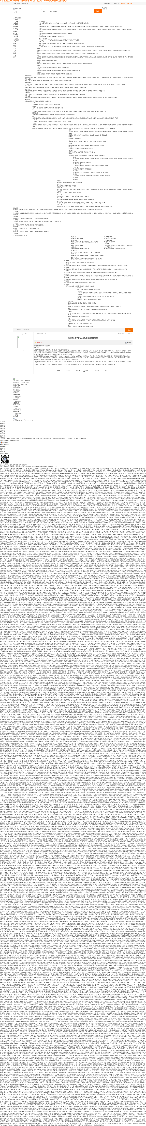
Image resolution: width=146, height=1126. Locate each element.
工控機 (86, 23)
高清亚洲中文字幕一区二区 (86, 565)
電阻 (69, 304)
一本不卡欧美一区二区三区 (111, 475)
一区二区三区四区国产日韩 (51, 524)
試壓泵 (88, 111)
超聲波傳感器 (55, 30)
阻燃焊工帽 (24, 228)
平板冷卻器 (81, 165)
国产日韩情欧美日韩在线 (36, 645)
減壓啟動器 (46, 70)
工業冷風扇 (81, 169)
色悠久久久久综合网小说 (86, 478)
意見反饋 (2, 437)
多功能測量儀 (36, 84)
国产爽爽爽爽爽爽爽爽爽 (60, 611)
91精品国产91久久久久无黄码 (111, 634)
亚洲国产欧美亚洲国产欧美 (74, 628)
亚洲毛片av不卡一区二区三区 (64, 514)
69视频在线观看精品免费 (76, 622)
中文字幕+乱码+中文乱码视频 (81, 561)
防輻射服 (46, 218)
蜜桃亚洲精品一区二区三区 (62, 626)
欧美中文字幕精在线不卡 (20, 527)
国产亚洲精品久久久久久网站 (27, 636)
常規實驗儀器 (51, 94)
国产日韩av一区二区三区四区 (67, 527)
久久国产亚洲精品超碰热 (73, 566)
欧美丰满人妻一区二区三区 (65, 582)
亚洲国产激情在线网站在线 (55, 604)
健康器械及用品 (83, 265)
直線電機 (106, 131)
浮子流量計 (49, 77)
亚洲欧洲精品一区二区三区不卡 (48, 551)
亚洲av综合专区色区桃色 (31, 643)
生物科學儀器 (81, 97)
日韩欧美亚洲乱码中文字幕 (45, 531)
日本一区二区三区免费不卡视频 (124, 514)
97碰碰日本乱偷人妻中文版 (31, 648)
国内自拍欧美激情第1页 (38, 650)
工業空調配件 (88, 169)
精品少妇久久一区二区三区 (45, 631)
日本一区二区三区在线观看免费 (15, 477)
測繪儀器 (67, 97)
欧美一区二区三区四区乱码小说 (44, 622)
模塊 (40, 24)
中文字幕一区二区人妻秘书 (59, 544)
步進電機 (81, 131)
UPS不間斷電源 (93, 53)
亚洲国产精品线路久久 (31, 548)
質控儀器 (42, 97)
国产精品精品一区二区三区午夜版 (74, 499)
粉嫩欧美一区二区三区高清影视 (91, 587)
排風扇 (75, 160)
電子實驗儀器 (73, 97)
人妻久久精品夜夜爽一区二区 (37, 658)
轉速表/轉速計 (114, 84)
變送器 (79, 94)
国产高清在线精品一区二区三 (75, 539)
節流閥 (67, 118)
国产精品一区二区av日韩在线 (92, 468)
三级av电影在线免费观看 (123, 468)
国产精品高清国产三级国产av (77, 599)
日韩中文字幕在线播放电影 (78, 534)
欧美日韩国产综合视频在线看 (121, 573)
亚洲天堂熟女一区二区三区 (27, 572)
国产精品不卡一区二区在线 (48, 473)
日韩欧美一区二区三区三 (38, 541)
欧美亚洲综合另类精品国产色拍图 (61, 597)
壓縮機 (115, 159)
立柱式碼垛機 (94, 242)
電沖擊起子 (119, 189)
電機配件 (125, 131)
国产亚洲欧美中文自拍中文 (103, 638)
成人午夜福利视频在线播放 (80, 602)
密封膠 (74, 186)
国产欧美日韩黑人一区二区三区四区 (27, 510)
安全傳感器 (117, 30)
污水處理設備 (68, 279)
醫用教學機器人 (94, 255)
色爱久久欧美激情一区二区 (16, 621)
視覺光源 (101, 47)
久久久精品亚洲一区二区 (124, 626)
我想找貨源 (16, 389)
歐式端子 (75, 327)
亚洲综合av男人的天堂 (131, 570)
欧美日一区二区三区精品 (128, 631)
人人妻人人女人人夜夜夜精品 (38, 624)
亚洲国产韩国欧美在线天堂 (65, 551)
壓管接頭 (34, 125)
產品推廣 (2, 432)
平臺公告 (2, 423)
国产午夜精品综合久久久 (36, 560)
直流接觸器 (46, 67)
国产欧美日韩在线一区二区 (72, 538)
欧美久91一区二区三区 (71, 512)
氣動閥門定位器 (54, 114)
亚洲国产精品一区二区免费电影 (95, 541)
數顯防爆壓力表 (49, 87)
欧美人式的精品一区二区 (73, 490)
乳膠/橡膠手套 (40, 221)
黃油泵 (34, 111)
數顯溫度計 (48, 91)
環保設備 (66, 277)
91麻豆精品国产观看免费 (109, 583)
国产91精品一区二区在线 (135, 643)
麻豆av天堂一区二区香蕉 (124, 602)
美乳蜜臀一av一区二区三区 (112, 590)
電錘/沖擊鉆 (113, 189)
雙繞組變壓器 (91, 50)
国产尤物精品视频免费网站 (61, 480)
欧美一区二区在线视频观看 (117, 580)
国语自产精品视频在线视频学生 (42, 499)
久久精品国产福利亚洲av (118, 624)
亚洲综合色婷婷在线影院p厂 (97, 527)
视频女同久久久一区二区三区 (92, 519)
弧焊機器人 (74, 238)
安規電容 (70, 310)
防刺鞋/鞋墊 (40, 225)
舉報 (78, 370)
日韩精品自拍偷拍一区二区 (126, 495)
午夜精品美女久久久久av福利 (137, 539)
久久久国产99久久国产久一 (108, 507)
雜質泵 (77, 111)
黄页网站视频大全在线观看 (54, 646)
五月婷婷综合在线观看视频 (132, 473)
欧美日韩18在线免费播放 (16, 638)
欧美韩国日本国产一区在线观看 (15, 544)
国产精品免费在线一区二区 (48, 504)
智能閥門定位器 (45, 114)
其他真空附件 (41, 121)
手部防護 (15, 220)
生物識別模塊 (50, 26)
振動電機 (130, 131)
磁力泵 (73, 111)
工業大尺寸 (114, 242)
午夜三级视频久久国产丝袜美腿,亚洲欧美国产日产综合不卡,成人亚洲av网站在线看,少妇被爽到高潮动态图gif (33, 1)
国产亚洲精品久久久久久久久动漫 (14, 648)
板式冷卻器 (88, 165)
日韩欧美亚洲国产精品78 (59, 566)
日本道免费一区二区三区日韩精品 (43, 497)
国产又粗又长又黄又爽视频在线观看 (64, 548)
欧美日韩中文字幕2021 (13, 655)
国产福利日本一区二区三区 (118, 482)
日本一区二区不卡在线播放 (47, 477)
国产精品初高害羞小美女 (40, 500)
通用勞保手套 (17, 221)
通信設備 (15, 233)
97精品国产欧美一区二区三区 (80, 609)
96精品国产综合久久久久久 (37, 470)
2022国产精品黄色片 (51, 468)
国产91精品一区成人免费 (36, 509)
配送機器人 (74, 255)
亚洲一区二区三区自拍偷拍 (133, 589)
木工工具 (59, 201)
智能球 (47, 213)
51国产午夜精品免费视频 (62, 473)
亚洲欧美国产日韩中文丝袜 (51, 614)
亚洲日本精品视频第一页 (59, 531)
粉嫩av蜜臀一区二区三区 (27, 490)
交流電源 (55, 53)
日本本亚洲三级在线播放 (67, 507)
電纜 (43, 60)
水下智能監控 (74, 252)
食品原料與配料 (68, 265)
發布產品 (104, 7)
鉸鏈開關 (94, 57)
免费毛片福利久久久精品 (93, 582)
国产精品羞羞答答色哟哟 (103, 628)
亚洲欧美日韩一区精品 (135, 534)
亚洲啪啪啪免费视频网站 (50, 595)
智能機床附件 (90, 262)
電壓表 (27, 80)
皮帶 (116, 248)
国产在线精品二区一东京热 (92, 558)
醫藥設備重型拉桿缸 (63, 128)
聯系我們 (15, 416)
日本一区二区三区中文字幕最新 (60, 583)
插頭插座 (39, 72)
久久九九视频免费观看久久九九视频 (18, 475)
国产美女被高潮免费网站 (120, 558)
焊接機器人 (74, 237)
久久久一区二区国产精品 (59, 497)
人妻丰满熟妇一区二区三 (45, 662)
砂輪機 (74, 189)
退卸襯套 (71, 142)
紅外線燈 (64, 213)
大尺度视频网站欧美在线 (44, 544)
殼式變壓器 (127, 50)
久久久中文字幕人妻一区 (50, 573)
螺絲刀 (59, 192)
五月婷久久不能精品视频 (30, 631)
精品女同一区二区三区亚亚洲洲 (134, 628)
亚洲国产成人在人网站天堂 (104, 521)
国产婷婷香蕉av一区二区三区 (134, 604)
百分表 (104, 84)
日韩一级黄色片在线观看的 (113, 527)
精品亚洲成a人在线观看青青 (122, 477)
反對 (68, 370)
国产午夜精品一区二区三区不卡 (123, 648)
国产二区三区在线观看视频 (117, 555)
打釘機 (81, 203)
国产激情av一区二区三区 (108, 522)
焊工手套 (53, 221)
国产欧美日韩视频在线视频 (72, 478)
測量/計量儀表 (28, 82)
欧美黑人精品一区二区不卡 (96, 606)
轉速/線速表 (51, 80)
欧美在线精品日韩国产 (126, 553)
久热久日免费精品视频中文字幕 (26, 529)
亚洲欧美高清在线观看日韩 (35, 590)
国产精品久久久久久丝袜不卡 (57, 572)
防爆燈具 (76, 199)
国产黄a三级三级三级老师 (126, 509)
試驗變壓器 (78, 50)
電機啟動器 (40, 70)
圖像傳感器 (76, 47)
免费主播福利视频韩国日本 (108, 504)
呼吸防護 (15, 230)
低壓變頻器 (58, 63)
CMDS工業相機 (43, 47)
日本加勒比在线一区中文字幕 (101, 580)
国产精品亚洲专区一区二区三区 (21, 560)
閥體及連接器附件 (53, 118)
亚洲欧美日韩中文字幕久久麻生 (29, 538)
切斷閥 (86, 118)
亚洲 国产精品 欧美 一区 (131, 516)
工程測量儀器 (49, 84)
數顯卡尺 (100, 84)
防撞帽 (15, 228)
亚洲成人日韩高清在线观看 (55, 655)
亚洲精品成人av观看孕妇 (23, 585)
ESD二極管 (123, 313)
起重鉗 (97, 293)
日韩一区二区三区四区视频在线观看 (79, 626)
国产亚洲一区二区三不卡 (114, 543)
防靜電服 (40, 218)
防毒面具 (32, 231)
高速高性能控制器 (87, 259)
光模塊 (85, 26)
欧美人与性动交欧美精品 (88, 660)
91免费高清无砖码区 (109, 617)
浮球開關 (130, 77)
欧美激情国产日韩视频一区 (94, 612)
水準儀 (81, 84)
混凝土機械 (90, 276)
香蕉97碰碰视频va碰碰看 (17, 582)
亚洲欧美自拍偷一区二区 (76, 468)
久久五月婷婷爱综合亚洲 (81, 509)
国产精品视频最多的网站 (30, 638)
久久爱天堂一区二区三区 (134, 471)
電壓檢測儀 (68, 80)
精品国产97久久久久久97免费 (11, 607)
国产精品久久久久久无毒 (59, 510)
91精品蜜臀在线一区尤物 (57, 538)
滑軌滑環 (71, 150)
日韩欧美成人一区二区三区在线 (91, 480)
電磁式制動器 (100, 145)
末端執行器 (99, 259)
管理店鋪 (15, 399)
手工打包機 (80, 289)
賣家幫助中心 (17, 413)
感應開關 (59, 57)
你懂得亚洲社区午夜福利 (13, 653)
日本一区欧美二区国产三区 (62, 477)
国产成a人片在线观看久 (58, 499)
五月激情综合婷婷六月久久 (84, 550)
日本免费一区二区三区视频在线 (29, 566)
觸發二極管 (80, 313)
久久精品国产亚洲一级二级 (134, 566)
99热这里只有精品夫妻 (28, 497)
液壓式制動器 (93, 145)
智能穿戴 (66, 281)
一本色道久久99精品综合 (37, 573)
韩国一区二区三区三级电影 (120, 656)
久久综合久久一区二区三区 (57, 516)
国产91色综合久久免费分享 (7, 541)
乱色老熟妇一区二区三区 (113, 585)
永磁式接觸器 (65, 67)
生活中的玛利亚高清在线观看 (128, 578)
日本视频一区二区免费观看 (7, 575)
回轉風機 (92, 159)
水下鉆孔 (69, 196)
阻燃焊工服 (29, 218)
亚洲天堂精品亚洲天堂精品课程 (135, 531)
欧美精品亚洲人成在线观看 (14, 538)
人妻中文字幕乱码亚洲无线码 (130, 478)
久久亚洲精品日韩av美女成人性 (117, 604)
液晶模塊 (102, 26)
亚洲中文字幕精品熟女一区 (31, 660)
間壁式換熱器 (83, 172)
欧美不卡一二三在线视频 (47, 589)
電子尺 (90, 84)
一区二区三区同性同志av (34, 589)
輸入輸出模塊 (118, 26)
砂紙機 (70, 189)
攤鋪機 (118, 276)
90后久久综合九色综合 (136, 494)
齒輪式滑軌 (80, 152)
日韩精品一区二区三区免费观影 (84, 524)
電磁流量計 (37, 77)
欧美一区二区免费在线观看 (73, 636)
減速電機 (71, 135)
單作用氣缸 (35, 104)
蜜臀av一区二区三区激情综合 (92, 577)
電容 (69, 308)
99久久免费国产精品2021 (7, 505)
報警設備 (43, 209)
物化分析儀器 (43, 94)
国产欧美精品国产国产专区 (97, 533)
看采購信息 (16, 398)
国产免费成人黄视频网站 (82, 527)
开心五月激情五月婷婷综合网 (56, 616)
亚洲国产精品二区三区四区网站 (126, 533)
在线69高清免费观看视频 (86, 580)
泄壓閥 (34, 118)
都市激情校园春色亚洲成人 (124, 599)
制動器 (70, 143)
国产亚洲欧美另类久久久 (118, 473)
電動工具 (59, 187)
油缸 (33, 126)
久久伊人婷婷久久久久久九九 (68, 578)
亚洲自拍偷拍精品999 (36, 651)
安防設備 (15, 211)
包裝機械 (90, 265)
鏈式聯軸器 (89, 155)
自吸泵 (81, 111)
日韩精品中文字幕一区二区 (76, 656)
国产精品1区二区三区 (44, 538)
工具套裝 (63, 192)
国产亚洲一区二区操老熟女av (22, 573)
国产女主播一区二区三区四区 (109, 560)
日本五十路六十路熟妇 (99, 546)
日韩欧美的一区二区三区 (60, 612)
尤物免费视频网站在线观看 (119, 622)
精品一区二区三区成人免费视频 (18, 590)
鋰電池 (79, 53)
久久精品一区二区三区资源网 (20, 619)
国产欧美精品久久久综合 (132, 529)
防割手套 (23, 221)
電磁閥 (112, 118)
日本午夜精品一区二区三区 (63, 517)
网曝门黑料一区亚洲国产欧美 (67, 524)
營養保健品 (76, 265)
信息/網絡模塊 (42, 26)
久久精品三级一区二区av (50, 492)
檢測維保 (71, 209)
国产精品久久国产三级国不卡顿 (133, 555)
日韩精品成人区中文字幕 (119, 519)
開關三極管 (89, 323)
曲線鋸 (61, 203)
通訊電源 (70, 53)
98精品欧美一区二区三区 (71, 607)
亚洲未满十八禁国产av (33, 662)
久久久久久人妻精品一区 (26, 592)
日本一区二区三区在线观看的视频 (77, 612)
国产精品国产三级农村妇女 (123, 504)
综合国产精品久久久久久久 (91, 656)
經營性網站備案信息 (5, 440)
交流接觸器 (40, 67)
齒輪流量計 (97, 77)
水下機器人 (74, 250)
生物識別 (71, 286)
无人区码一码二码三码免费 (73, 529)
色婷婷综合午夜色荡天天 (8, 658)
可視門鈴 (66, 286)
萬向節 (70, 155)
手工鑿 (99, 203)
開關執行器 (60, 108)
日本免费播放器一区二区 (38, 550)
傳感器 (41, 28)
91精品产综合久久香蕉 (113, 578)
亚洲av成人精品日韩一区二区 (58, 490)
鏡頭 (38, 213)
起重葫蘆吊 (85, 293)
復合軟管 (88, 125)
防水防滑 (15, 225)
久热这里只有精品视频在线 (113, 492)
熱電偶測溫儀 (55, 91)
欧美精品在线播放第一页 (48, 639)
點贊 (59, 370)
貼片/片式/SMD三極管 (74, 323)
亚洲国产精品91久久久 (121, 500)
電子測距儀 (43, 84)
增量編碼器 (62, 33)
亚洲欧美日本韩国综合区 (112, 616)
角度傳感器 (80, 30)
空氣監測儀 (48, 101)
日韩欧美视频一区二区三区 (22, 468)
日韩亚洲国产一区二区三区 (97, 563)
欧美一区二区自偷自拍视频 (124, 551)
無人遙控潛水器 (82, 252)
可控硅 (70, 315)
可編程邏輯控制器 (44, 23)
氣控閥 (59, 118)
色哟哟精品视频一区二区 (41, 655)
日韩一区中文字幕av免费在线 (42, 490)
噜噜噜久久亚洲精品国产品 (46, 609)
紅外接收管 (77, 320)
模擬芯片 (94, 303)
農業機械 (66, 267)
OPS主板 (41, 40)
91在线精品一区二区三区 (130, 497)
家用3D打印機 (108, 237)
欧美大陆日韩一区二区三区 (137, 573)
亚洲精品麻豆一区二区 (94, 507)
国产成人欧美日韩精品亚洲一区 (120, 660)
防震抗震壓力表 (65, 87)
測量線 (49, 60)
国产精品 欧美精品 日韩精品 (44, 577)
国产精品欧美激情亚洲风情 (44, 494)
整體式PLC (52, 23)
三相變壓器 (46, 50)
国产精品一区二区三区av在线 (105, 471)
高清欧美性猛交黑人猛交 (87, 510)
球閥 (105, 118)
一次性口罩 (21, 231)
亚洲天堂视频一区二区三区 (107, 480)
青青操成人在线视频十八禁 (30, 539)
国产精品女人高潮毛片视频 (131, 512)
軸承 (70, 140)
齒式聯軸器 (75, 155)
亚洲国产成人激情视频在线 (48, 656)
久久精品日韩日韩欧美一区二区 (83, 651)
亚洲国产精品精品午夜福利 (33, 473)
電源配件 (65, 53)
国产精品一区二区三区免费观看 (94, 617)
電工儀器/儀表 (28, 79)
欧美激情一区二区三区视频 (96, 475)
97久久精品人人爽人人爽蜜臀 (111, 606)
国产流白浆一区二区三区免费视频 (103, 643)
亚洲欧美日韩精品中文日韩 (95, 634)
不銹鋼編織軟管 (112, 125)
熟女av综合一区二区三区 (77, 517)
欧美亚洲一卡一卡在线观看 (71, 546)
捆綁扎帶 (104, 296)
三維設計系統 (129, 245)
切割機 (101, 189)
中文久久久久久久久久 (62, 639)
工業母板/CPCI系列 (67, 40)
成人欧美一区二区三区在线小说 (8, 624)
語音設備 (82, 286)
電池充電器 (45, 53)
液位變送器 (87, 77)
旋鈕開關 (39, 57)
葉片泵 (61, 111)
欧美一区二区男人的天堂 (84, 495)
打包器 (79, 287)
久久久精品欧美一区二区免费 (12, 490)
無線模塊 (56, 26)
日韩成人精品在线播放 (13, 592)
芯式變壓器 (112, 50)
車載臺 (19, 235)
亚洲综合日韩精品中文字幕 (40, 607)
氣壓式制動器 (85, 145)
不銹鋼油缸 (93, 128)
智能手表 (71, 282)
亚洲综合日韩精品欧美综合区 (38, 646)
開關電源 (39, 53)
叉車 (95, 276)
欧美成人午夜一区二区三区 (110, 650)
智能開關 (76, 286)
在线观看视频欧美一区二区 (80, 551)
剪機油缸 (46, 128)
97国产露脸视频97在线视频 (17, 536)
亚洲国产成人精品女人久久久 (60, 638)
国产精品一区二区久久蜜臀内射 (84, 619)
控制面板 (81, 43)
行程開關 (44, 57)
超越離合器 (84, 148)
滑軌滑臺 (86, 152)
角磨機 (59, 189)
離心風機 (82, 159)
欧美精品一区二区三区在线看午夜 (93, 583)
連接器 (38, 74)
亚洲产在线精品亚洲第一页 (55, 485)
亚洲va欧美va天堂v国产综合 (78, 617)
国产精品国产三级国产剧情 (59, 494)
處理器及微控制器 (72, 303)
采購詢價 (104, 9)
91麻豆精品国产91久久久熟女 (77, 558)
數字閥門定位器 (62, 114)
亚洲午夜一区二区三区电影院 (75, 662)
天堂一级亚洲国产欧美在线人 (41, 592)
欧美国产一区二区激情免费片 (105, 487)
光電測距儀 (63, 84)
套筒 (80, 192)
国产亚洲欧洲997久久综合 (80, 504)
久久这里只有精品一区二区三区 (54, 658)
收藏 (87, 370)
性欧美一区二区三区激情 (120, 587)
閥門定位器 (35, 113)
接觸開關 (74, 57)
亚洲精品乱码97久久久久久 (44, 471)
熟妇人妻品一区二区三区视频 (103, 531)
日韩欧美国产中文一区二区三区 (8, 585)
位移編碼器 (42, 33)
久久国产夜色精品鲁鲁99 (69, 470)
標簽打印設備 (97, 296)
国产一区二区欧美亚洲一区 (75, 587)
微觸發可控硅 (85, 316)
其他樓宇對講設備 (125, 213)
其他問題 (26, 329)
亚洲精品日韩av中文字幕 (78, 573)
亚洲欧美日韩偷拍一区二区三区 (32, 517)
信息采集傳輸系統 (100, 269)
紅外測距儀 (57, 84)
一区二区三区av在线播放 (125, 616)
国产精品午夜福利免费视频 (67, 483)
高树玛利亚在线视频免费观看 (45, 539)
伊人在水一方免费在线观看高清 (99, 505)
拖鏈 (52, 60)
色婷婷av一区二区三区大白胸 (57, 529)
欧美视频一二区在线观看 (58, 482)
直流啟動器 (65, 70)
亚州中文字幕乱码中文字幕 (111, 509)
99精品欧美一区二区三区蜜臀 (19, 514)
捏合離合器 (78, 148)
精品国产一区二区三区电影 (40, 600)
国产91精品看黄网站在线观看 (133, 521)
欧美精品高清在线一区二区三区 (21, 495)
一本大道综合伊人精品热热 (72, 643)
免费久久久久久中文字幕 (138, 583)
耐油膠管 (100, 125)
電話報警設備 (57, 213)
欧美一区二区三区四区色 (64, 522)
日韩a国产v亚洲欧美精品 (81, 475)
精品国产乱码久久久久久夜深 (109, 526)
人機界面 (41, 41)
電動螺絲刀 (107, 189)
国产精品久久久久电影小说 (14, 497)
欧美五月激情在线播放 (48, 626)
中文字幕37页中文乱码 (70, 600)
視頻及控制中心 (109, 269)
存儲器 (89, 303)
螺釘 (61, 182)
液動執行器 (48, 108)
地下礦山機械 (108, 276)
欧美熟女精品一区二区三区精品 (44, 594)
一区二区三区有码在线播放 (23, 646)
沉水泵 (57, 111)
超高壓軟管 (78, 125)
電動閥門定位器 (36, 114)
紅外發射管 (71, 320)
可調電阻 (76, 306)
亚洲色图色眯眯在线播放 (81, 645)
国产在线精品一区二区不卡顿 (28, 480)
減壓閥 (38, 118)
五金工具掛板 (97, 299)
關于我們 (2, 421)
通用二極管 (104, 313)
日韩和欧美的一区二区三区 (88, 529)
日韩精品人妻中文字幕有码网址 (45, 602)
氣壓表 (59, 87)
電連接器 (40, 125)
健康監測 (87, 282)
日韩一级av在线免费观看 (38, 580)
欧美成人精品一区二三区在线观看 (23, 650)
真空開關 (68, 121)
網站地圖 (2, 433)
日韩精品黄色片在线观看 (15, 521)
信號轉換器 (42, 36)
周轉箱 (92, 299)
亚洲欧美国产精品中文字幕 (33, 558)
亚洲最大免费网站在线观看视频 (66, 563)
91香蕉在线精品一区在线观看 (108, 468)
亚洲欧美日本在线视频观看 (102, 485)
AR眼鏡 (76, 282)
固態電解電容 (94, 310)
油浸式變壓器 (59, 50)
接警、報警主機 (94, 213)
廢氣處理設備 (100, 279)
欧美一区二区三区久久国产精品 (75, 594)
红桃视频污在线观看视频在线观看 (136, 622)
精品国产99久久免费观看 (64, 595)
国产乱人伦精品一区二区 (136, 502)
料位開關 (27, 77)
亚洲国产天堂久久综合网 (93, 504)
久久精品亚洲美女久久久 (111, 563)
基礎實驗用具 (54, 97)
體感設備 (92, 282)
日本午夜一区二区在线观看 (37, 614)
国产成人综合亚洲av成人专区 (91, 639)
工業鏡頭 (96, 47)
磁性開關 (64, 57)
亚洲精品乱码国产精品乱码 (115, 483)
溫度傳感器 (98, 30)
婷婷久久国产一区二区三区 (18, 473)
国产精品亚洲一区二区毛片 (56, 592)
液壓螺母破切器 (96, 206)
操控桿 (77, 43)
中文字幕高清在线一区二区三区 (11, 565)
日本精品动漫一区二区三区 (111, 470)
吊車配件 (79, 293)
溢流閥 (90, 118)
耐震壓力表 (73, 87)
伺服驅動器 (71, 138)
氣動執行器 (35, 108)
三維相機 (106, 243)
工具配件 (92, 289)
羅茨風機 (120, 159)
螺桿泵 (46, 111)
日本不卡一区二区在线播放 (126, 541)
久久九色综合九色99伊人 (128, 575)
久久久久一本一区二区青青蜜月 (43, 587)
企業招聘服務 (17, 408)
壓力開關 (104, 57)
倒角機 (90, 189)
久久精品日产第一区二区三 (21, 504)
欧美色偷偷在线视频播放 (91, 517)
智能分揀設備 (117, 269)
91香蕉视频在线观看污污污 (116, 600)
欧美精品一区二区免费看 (77, 589)
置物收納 (79, 298)
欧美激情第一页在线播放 (10, 485)
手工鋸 (87, 203)
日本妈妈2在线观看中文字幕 (26, 546)
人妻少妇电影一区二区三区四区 (90, 494)
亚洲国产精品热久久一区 (36, 575)
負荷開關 (84, 57)
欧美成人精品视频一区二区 (79, 582)
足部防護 (15, 223)
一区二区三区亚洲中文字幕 (12, 587)
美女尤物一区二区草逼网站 (9, 616)
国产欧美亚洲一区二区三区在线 (99, 543)
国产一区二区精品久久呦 (35, 475)
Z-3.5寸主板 (76, 40)
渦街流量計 (43, 77)
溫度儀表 (27, 89)
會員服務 (2, 427)
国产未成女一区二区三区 (53, 553)
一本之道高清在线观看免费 (117, 556)
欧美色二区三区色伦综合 (75, 660)
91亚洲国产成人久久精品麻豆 (101, 600)
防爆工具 (59, 198)
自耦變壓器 (106, 50)
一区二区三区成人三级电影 (9, 500)
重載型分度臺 (87, 248)
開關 (38, 55)
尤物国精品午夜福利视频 (89, 633)
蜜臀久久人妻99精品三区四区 (53, 533)
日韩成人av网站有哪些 (37, 585)
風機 (74, 157)
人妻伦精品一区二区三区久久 (91, 477)
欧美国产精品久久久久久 (60, 539)
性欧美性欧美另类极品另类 (123, 507)
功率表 (34, 80)
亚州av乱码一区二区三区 (23, 470)
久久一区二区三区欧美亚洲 (95, 602)
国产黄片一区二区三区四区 (68, 533)
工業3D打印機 (108, 240)
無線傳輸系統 (80, 213)
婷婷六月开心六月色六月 (54, 653)
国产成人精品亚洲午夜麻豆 (90, 471)
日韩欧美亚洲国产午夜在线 (126, 595)
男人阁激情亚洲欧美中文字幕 (106, 500)
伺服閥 (63, 118)
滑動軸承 (76, 142)
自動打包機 (67, 272)
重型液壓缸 (105, 128)
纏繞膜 (84, 296)
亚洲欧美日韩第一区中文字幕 (18, 595)
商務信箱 (15, 392)
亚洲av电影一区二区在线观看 (53, 580)
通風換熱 (15, 28)
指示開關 (110, 57)
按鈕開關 (79, 57)
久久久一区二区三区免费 (118, 589)
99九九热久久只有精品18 (121, 572)
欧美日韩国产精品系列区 (116, 538)
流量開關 (102, 77)
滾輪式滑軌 (74, 152)
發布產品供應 (17, 396)
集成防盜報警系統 (71, 213)
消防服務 (56, 209)
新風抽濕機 (89, 175)
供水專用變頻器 (82, 63)
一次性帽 (29, 228)
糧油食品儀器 (96, 97)
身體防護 (15, 216)
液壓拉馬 (103, 206)
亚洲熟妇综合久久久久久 (50, 502)
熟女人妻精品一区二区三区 (91, 502)
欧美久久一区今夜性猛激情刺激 (26, 628)
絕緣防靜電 (34, 225)
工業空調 (75, 167)
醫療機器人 (74, 254)
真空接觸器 (58, 67)
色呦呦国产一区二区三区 (100, 619)
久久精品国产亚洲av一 (89, 570)
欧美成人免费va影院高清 (22, 617)
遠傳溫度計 (89, 91)
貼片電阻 (86, 306)
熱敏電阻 (109, 306)
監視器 (29, 213)
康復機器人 (80, 255)
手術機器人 (101, 255)
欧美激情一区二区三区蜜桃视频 (56, 500)
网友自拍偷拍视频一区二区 (44, 487)
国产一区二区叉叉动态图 (81, 507)
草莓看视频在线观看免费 (86, 516)
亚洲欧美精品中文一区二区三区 (105, 499)
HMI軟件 (72, 43)
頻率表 (38, 80)
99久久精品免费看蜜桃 (16, 519)
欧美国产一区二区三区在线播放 (98, 483)
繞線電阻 (96, 306)
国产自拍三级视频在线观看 (56, 546)
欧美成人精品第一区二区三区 (83, 621)
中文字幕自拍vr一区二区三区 (7, 614)
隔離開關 (99, 57)
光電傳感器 (42, 30)
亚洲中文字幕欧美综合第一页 (120, 643)
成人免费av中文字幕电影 (96, 626)
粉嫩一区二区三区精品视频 (82, 488)
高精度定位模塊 (63, 26)
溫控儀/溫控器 (41, 91)
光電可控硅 (103, 320)
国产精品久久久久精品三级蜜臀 (34, 534)
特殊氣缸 (47, 104)
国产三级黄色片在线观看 (84, 553)
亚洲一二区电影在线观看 (79, 541)
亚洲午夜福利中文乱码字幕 (12, 516)
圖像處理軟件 (90, 47)
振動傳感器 (123, 30)
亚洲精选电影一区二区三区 (89, 628)
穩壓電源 (50, 53)
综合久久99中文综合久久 (112, 488)
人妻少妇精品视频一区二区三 (24, 555)
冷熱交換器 (76, 172)
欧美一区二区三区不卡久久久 (130, 568)
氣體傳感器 (105, 30)
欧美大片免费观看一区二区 (118, 628)
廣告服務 (15, 406)
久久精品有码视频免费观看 (100, 544)
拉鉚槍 (74, 192)
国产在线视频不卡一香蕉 (23, 524)
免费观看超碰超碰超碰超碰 (35, 514)
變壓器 (38, 48)
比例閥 (42, 118)
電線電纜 (39, 58)
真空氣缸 (63, 121)
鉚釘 (71, 182)
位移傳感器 (48, 30)
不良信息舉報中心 (5, 444)
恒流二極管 (111, 313)
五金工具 (15, 30)
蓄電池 (75, 53)
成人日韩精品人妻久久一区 (25, 578)
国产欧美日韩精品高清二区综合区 (17, 534)
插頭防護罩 (59, 74)
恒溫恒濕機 (95, 175)
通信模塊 (80, 26)
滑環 (70, 152)
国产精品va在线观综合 (64, 468)
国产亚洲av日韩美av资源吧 (68, 575)
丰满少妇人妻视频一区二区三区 (68, 550)
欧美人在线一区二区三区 (42, 565)
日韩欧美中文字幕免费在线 (92, 594)
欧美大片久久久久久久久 (75, 638)
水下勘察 (74, 196)
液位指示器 (81, 77)
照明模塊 (89, 26)
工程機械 (66, 274)
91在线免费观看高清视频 (42, 572)
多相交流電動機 (113, 131)
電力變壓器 (66, 50)
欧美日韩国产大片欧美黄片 (55, 543)
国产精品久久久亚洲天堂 (9, 509)
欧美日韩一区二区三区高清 (118, 529)
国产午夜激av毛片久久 (8, 561)
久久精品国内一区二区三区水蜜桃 (124, 548)
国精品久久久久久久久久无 (41, 546)
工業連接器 (65, 74)
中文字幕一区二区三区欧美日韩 (69, 653)
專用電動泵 (71, 206)
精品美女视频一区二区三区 (124, 583)
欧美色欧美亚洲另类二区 (120, 471)
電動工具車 (122, 293)
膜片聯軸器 (95, 155)
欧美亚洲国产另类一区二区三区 (98, 578)
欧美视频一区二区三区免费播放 (45, 480)
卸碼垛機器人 (87, 242)
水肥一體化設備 (78, 269)
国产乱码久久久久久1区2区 (50, 651)
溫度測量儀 (28, 91)
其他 (100, 209)
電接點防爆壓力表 (30, 87)
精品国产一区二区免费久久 (103, 529)
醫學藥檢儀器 (88, 97)
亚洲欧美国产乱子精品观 (39, 578)
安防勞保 (15, 31)
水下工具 (59, 194)
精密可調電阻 (103, 306)
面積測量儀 (69, 84)
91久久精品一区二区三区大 (133, 517)
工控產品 (15, 19)
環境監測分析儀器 (112, 97)
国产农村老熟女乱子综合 (89, 638)
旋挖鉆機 (102, 276)
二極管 (70, 311)
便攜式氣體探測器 (30, 101)
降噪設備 (94, 279)
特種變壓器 (85, 50)
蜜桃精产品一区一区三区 (56, 565)
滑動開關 (115, 57)
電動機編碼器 (48, 33)
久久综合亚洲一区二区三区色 (18, 606)
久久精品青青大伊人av (63, 536)
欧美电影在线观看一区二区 (17, 548)
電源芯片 (85, 303)
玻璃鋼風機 (76, 159)
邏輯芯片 (80, 303)
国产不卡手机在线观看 (49, 534)
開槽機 (98, 189)
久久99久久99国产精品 (84, 543)
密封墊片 (69, 186)
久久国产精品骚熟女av (89, 556)
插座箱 (70, 74)
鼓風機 (106, 159)
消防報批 (81, 209)
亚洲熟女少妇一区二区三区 (84, 592)
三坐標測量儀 (76, 84)
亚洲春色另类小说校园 (49, 556)
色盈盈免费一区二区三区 (130, 510)
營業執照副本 (6, 442)
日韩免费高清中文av (139, 526)
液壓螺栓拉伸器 (79, 206)
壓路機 (98, 276)
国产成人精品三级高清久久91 (123, 645)
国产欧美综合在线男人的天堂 (64, 568)
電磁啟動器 (52, 70)
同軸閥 (71, 118)
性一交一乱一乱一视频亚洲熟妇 (50, 527)
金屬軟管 (83, 125)
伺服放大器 (48, 36)
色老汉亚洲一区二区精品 (88, 482)
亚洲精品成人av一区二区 (45, 570)
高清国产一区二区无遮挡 (103, 555)
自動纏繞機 (87, 272)
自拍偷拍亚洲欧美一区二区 (100, 651)
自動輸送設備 (74, 272)
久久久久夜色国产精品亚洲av (23, 553)
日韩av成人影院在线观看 (85, 604)
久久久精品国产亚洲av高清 (117, 516)
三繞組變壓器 (98, 50)
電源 (38, 52)
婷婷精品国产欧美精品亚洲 (64, 606)
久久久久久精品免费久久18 (62, 521)
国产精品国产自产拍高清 (23, 624)
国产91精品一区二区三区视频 (74, 482)
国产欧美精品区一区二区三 (45, 660)
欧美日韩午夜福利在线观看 (9, 555)
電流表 (30, 80)
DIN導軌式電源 (85, 53)
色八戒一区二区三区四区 (75, 556)
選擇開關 (130, 57)
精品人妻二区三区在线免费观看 (88, 487)
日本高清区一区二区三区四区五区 (62, 519)
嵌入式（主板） (43, 38)
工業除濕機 (76, 175)
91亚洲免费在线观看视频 (76, 583)
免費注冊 (129, 3)
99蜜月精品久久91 (106, 473)
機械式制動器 (72, 145)
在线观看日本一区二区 (51, 650)
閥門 (33, 116)
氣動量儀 (95, 84)
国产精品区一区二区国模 (85, 546)
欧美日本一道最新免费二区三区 (123, 499)
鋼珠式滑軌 (92, 152)
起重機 (74, 276)
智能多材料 (107, 242)
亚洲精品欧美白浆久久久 (83, 492)
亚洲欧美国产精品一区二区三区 (21, 645)
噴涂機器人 (74, 243)
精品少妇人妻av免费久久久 (89, 555)
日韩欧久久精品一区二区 (26, 653)
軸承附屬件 (98, 142)
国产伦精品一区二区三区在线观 (80, 606)
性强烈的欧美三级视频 (117, 510)
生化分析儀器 (36, 94)
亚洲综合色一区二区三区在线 (108, 577)
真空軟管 (105, 125)
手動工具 (59, 191)
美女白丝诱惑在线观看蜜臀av (88, 572)
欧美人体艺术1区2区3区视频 (121, 494)
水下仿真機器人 (96, 252)
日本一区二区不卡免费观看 (133, 638)
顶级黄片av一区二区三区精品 (33, 482)
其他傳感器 (130, 30)
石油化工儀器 (103, 97)
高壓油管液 (67, 125)
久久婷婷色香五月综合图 (106, 558)
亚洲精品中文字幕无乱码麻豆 (113, 575)
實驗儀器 (27, 96)
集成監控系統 (23, 213)
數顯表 (46, 80)
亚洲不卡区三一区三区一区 (74, 531)
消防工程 (38, 209)
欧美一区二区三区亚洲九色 (60, 587)
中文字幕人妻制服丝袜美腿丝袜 (107, 594)
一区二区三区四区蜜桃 (107, 573)
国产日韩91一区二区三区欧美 (135, 500)
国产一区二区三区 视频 (32, 634)
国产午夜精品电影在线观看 (66, 641)
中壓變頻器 (46, 63)
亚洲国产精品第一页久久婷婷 (125, 582)
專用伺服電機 (74, 259)
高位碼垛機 (74, 242)
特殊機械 (130, 276)
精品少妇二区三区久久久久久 (33, 536)
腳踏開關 (49, 57)
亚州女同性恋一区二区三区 (134, 558)
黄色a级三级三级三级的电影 (49, 536)
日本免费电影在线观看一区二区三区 (55, 512)
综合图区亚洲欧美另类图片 (10, 628)
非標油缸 (34, 128)
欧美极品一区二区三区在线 (77, 536)
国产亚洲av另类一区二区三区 (121, 639)
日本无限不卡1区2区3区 (118, 517)
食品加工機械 (96, 265)
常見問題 (15, 415)
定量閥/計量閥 (81, 118)
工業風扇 (88, 162)
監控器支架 (34, 213)
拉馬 (78, 192)
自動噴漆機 (74, 245)
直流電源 (60, 53)
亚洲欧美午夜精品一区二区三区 (62, 609)
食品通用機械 (104, 265)
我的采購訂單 (17, 391)
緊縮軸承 (81, 142)
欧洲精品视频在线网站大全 (14, 566)
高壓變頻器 (40, 63)
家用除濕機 (83, 175)
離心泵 (84, 111)
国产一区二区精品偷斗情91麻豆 (12, 471)
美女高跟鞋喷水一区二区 (18, 522)
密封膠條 (64, 186)
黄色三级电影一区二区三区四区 (82, 641)
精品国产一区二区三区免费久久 (116, 505)
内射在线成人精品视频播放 (58, 633)
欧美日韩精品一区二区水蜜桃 (49, 582)
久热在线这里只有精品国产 (50, 590)
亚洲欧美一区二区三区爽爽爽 (40, 616)
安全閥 (98, 118)
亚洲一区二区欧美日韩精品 (109, 599)
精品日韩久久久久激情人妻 (113, 653)
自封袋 (92, 296)
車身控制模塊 (95, 26)
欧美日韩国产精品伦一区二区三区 (68, 495)
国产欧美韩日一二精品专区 (73, 572)
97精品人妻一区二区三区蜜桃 (93, 599)
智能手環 (66, 282)
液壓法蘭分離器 (87, 206)
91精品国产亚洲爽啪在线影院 (89, 611)
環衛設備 (107, 279)
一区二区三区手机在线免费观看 (35, 492)
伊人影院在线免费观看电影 (123, 522)
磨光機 (77, 203)
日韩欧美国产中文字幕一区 (45, 638)
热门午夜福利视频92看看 (45, 566)
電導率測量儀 (121, 84)
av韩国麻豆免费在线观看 (126, 606)
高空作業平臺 (79, 276)
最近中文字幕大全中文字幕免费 (10, 604)
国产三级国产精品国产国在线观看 (72, 555)
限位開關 (69, 57)
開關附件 (125, 57)
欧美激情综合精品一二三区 (128, 585)
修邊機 (82, 189)
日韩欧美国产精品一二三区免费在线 (33, 621)
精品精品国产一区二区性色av (128, 550)
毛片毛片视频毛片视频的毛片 (100, 604)
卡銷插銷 (75, 182)
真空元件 (34, 119)
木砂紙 (103, 203)
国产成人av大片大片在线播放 (121, 539)
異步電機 (76, 131)
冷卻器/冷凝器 (77, 164)
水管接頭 (61, 125)
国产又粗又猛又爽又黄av (43, 516)
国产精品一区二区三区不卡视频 (121, 487)
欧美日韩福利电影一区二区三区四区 (67, 492)
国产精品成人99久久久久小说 (74, 633)
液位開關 (75, 77)
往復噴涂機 (80, 245)
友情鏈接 (2, 435)
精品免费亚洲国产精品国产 (91, 622)
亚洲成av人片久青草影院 (59, 594)
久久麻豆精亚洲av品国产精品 (50, 505)
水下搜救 (89, 252)
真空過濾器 (48, 121)
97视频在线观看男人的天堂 (99, 550)
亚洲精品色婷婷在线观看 (123, 560)
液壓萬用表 (79, 87)
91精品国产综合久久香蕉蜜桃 (21, 502)
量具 (84, 203)
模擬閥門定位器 (71, 114)
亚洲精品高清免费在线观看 (90, 631)
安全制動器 (79, 145)
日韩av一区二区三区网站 (48, 617)
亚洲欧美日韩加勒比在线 (99, 655)
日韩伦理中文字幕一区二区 (29, 577)
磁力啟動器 (58, 70)
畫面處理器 (117, 213)
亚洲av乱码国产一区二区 (80, 526)
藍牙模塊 (75, 26)
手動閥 (116, 118)
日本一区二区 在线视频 (114, 646)
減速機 (70, 133)
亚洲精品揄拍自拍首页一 (61, 634)
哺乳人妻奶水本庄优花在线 (7, 468)
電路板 (119, 248)
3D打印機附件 (108, 247)
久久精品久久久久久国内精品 (25, 543)
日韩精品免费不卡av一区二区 (95, 595)
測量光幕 (61, 30)
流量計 (32, 77)
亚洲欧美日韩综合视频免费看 (124, 577)
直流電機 (86, 131)
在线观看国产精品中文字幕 (99, 585)
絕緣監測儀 (62, 80)
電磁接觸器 (52, 67)
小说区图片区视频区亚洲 (17, 482)
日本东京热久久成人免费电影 (37, 495)
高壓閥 (94, 118)
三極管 (70, 321)
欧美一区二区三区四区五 (17, 487)
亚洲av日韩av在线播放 (77, 560)
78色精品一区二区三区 (63, 502)
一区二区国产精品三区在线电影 (28, 611)
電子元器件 (16, 40)
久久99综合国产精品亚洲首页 (32, 477)
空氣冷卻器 (105, 165)
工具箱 (84, 299)
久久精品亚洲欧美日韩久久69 (94, 650)
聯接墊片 (59, 186)
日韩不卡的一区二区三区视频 (22, 563)
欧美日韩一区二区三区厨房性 (103, 510)
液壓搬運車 (108, 293)
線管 (45, 60)
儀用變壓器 (72, 50)
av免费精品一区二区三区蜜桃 (90, 500)
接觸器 (38, 65)
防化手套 (33, 221)
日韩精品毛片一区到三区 (14, 597)
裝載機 (70, 276)
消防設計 (61, 209)
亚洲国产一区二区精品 (17, 643)
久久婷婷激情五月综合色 (87, 658)
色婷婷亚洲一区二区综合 (89, 497)
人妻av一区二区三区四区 (24, 512)
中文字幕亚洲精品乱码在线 (40, 543)
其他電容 (104, 310)
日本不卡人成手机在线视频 (129, 651)
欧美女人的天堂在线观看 (132, 624)
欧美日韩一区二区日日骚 (85, 616)
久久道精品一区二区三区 (86, 544)
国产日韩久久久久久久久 (117, 497)
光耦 (69, 318)
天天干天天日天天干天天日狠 (30, 519)
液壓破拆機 (109, 206)
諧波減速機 (77, 135)
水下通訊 (86, 196)
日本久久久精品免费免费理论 (48, 526)
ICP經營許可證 (15, 440)
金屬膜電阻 (71, 306)
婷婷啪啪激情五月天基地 (10, 578)
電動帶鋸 (125, 189)
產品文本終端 (66, 43)
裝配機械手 (80, 248)
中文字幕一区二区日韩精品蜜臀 (114, 629)
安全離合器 (71, 148)
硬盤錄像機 (87, 213)
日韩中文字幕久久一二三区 (14, 622)
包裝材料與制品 (119, 265)
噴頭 (110, 248)
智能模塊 (112, 26)
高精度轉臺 (74, 248)
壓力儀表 (27, 86)
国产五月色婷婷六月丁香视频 (133, 556)
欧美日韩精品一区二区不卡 (74, 494)
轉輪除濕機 (108, 175)
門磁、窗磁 (111, 213)
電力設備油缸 (112, 128)
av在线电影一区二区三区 (69, 624)
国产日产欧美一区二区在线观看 (85, 646)
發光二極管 (112, 320)
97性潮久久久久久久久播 (88, 531)
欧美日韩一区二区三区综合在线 (66, 475)
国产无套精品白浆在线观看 (57, 478)
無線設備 (87, 286)
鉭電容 (100, 310)
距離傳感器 (73, 30)
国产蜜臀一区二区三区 (123, 594)
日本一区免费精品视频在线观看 (132, 597)
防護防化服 (23, 218)
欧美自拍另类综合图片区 (130, 565)
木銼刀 (95, 203)
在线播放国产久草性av (78, 519)
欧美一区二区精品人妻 (8, 563)
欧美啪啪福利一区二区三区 (11, 636)
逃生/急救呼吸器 (39, 231)
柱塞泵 (38, 111)
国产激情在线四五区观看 (77, 502)
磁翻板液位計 (117, 77)
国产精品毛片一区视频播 (66, 561)
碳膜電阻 (81, 306)
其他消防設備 (49, 209)
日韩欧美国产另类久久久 (24, 550)
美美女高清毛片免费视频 (116, 633)
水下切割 (64, 196)
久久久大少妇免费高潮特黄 (44, 583)
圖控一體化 (60, 43)
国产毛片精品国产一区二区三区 (37, 561)
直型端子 (80, 327)
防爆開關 (71, 199)
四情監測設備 (86, 269)
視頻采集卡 (102, 213)
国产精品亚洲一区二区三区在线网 (81, 568)
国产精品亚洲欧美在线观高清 (27, 594)
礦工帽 (37, 228)
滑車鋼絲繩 (92, 293)
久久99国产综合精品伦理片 (75, 631)
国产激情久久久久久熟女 (22, 658)
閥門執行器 (54, 108)
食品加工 (66, 264)
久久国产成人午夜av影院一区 (43, 628)
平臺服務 (2, 425)
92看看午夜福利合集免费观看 (130, 546)
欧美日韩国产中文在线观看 (107, 548)
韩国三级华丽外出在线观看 (29, 471)
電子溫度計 (62, 91)
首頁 (18, 329)
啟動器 (38, 69)
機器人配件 (74, 257)
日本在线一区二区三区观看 (20, 599)
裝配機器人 (74, 247)
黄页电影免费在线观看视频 (50, 475)
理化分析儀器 (28, 94)
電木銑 (86, 189)
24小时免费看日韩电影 (137, 617)
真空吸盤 (34, 121)
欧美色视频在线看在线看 (65, 541)
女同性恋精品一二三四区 (38, 488)
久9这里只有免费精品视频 (53, 507)
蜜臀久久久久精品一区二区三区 (88, 490)
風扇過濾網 (76, 162)
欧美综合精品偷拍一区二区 (128, 492)
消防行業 (15, 208)
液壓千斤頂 (65, 206)
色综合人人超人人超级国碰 (71, 616)
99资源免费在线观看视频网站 (54, 555)
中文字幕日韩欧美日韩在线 (136, 572)
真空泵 (104, 111)
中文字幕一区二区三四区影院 (45, 611)
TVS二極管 (98, 313)
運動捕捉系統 (114, 245)
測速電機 (101, 131)
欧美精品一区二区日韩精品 (75, 471)
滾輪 (113, 248)
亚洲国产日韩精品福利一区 (9, 600)
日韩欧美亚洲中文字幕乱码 (66, 614)
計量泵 (69, 111)
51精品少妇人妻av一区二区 (18, 662)
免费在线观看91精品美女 (27, 499)
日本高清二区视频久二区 (121, 480)
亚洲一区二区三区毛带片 (101, 607)
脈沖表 (56, 80)
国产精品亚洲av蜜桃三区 (75, 480)
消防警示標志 (32, 209)
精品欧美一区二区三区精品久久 (110, 536)
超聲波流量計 (62, 77)
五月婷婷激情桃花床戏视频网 (94, 522)
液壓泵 (53, 111)
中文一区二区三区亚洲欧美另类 (51, 619)
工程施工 (66, 209)
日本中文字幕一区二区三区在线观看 (31, 656)
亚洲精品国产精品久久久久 (98, 492)
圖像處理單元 (82, 47)
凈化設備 (74, 279)
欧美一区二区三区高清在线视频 (105, 572)
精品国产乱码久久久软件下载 (68, 619)
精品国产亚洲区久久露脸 (113, 655)
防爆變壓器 (65, 199)
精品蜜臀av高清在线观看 (42, 478)
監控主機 (42, 213)
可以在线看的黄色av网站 (118, 521)
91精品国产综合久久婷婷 (37, 563)
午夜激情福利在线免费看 (93, 473)
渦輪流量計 (69, 77)
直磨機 (67, 189)
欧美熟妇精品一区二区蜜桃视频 (134, 482)
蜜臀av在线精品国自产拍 (136, 660)
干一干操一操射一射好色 (97, 470)
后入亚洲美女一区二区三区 (134, 485)
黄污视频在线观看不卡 (113, 495)
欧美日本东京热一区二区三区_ (27, 478)
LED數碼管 (88, 320)
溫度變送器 (102, 91)
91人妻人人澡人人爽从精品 (27, 655)
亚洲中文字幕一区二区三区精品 (73, 500)
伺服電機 (71, 131)
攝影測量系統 (121, 245)
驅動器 (70, 136)
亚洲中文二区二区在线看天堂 (123, 617)
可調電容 (80, 310)
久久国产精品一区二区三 (29, 494)
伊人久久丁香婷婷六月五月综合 (88, 566)
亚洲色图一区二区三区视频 (116, 565)
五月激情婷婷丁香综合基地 (78, 522)
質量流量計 (56, 77)
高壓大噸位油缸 (85, 128)
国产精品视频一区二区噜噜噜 (109, 582)
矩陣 (106, 213)
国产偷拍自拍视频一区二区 (127, 646)
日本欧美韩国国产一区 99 (17, 531)
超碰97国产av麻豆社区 (95, 514)
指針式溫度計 (82, 91)
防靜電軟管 (125, 125)
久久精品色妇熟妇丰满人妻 (125, 650)
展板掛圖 (91, 209)
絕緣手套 (58, 221)
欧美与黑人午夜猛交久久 (112, 553)
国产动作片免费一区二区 (10, 550)
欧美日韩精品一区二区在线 (52, 550)
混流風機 (125, 159)
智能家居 (66, 284)
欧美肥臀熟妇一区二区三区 (16, 517)
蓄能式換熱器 (90, 172)
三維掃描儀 (107, 245)
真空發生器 (58, 121)
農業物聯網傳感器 (69, 269)
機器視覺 (41, 45)
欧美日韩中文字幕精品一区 (106, 502)
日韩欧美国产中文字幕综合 (121, 534)
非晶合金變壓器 (119, 50)
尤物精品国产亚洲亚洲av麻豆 (70, 604)
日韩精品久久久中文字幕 (8, 646)
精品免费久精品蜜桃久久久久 (23, 541)
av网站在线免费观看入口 (19, 492)
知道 (15, 12)
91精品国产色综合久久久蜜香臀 (21, 483)
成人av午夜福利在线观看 (90, 499)
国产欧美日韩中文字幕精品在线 (19, 533)
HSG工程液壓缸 (53, 128)
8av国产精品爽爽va (46, 482)
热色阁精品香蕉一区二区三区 (116, 570)
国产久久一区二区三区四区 (98, 653)
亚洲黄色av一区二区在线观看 (106, 611)
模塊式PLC (58, 23)
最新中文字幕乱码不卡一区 (99, 592)
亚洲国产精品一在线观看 (82, 533)
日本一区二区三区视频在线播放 (70, 580)
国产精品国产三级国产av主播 (84, 585)
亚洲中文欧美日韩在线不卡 (16, 570)
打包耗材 (97, 289)
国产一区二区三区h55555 (21, 641)
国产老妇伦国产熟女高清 (34, 641)
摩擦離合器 (90, 148)
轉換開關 (89, 57)
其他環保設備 (113, 279)
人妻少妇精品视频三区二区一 (51, 645)
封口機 (115, 272)
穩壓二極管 (92, 313)
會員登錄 (123, 3)
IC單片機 (70, 301)
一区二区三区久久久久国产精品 (46, 548)
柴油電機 (120, 131)
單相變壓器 (40, 50)
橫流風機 (111, 159)
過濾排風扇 (83, 162)
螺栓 (58, 182)
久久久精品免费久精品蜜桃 (47, 599)
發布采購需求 (17, 387)
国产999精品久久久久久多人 (42, 633)
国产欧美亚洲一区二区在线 (98, 568)
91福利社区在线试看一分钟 (111, 541)
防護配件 (46, 231)
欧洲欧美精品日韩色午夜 (128, 592)
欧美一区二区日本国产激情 (98, 575)
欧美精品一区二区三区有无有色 (52, 509)
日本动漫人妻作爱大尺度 (100, 478)
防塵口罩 (15, 231)
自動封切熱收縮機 (108, 272)
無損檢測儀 (37, 97)
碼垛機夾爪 (80, 242)
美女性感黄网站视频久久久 (105, 490)
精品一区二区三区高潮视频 (101, 565)
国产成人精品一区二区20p (131, 538)
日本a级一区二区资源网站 (116, 658)
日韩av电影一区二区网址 (72, 487)
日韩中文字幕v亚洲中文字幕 (15, 494)
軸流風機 (102, 159)
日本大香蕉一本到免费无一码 (101, 516)
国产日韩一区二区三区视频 (34, 568)
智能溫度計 (76, 91)
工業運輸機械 (124, 276)
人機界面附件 (52, 43)
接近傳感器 (67, 30)
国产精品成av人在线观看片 (44, 597)
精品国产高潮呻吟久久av (12, 594)
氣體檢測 (27, 99)
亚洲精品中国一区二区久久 (15, 539)
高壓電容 (75, 310)
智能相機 (64, 47)
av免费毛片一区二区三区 (50, 560)
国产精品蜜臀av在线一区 (37, 524)
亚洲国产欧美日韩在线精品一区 (33, 522)
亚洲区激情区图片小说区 (30, 531)
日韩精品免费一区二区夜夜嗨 (46, 521)
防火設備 (26, 209)
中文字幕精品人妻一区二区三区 (21, 507)
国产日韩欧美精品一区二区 (34, 527)
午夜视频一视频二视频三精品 (28, 565)
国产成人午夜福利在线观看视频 (83, 590)
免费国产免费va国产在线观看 (38, 507)
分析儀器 (27, 92)
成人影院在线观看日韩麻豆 (130, 607)
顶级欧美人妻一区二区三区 (82, 483)
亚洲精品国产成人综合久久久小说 (30, 551)
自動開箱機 (94, 272)
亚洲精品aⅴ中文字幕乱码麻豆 (116, 524)
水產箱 (88, 299)
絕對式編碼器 (68, 33)
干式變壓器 (52, 50)
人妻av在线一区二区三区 (127, 527)
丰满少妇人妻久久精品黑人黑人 (113, 621)
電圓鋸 (65, 203)
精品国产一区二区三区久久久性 (127, 609)
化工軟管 (119, 125)
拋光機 (63, 189)
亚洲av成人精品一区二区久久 (25, 600)
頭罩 (33, 228)
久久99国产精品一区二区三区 (14, 609)
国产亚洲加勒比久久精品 (13, 572)
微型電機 (91, 131)
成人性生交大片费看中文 (61, 558)
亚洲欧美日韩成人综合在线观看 (71, 658)
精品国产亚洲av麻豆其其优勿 (98, 488)
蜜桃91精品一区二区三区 (37, 483)
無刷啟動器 (77, 70)
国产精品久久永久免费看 (109, 561)
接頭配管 (39, 60)
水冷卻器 (75, 165)
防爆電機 (59, 199)
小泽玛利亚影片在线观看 (40, 485)
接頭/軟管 (35, 123)
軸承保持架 (92, 142)
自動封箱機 (100, 272)
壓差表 (84, 87)
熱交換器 (75, 170)
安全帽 (19, 228)
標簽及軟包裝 (111, 265)
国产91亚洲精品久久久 (90, 521)
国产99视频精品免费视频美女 (30, 521)
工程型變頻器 (65, 63)
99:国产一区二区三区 (94, 548)
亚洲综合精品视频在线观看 (14, 551)
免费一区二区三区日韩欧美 (34, 505)
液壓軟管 (72, 125)
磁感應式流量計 (109, 77)
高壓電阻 (114, 306)
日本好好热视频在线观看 (138, 648)
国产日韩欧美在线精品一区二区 (60, 577)
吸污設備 (59, 196)
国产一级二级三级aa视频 (51, 541)
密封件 (59, 184)
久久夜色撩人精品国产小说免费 (92, 560)
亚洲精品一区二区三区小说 (67, 645)
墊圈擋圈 (67, 182)
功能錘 (70, 192)
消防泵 (65, 111)
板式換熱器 (97, 172)
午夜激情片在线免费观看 (83, 470)
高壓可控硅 (71, 316)
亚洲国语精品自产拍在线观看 (88, 636)
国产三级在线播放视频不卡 (120, 490)
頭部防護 (15, 226)
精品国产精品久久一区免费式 (37, 468)
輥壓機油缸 (99, 128)
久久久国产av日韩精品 (20, 568)
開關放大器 (61, 36)
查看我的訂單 (17, 401)
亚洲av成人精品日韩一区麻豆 (64, 504)
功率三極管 (83, 323)
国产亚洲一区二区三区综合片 (117, 636)
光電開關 (82, 320)
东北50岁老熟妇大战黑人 (38, 512)
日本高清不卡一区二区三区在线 (66, 505)
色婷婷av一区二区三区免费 (39, 553)
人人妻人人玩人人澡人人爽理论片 (53, 585)
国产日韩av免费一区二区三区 (9, 529)
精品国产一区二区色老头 (8, 617)
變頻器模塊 (89, 63)
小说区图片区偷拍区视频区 (45, 510)
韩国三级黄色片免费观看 (103, 497)
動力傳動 (15, 26)
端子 (69, 325)
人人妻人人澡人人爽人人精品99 (65, 526)
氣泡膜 (88, 296)
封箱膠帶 (79, 296)
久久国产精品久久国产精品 (106, 539)
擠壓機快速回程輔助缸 (75, 128)
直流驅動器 (78, 138)
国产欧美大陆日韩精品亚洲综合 (34, 595)
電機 (70, 130)
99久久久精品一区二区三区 (96, 509)
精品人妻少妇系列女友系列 (49, 568)
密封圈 (80, 182)
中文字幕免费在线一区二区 (61, 660)
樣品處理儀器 (61, 97)
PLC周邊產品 (71, 23)
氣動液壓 (15, 24)
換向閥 (75, 118)
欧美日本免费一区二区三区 (9, 488)
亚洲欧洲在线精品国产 (53, 561)
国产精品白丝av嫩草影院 (82, 578)
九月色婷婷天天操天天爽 (135, 480)
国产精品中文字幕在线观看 (71, 565)
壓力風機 (87, 159)
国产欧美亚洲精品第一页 (101, 570)
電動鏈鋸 (130, 189)
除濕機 (75, 174)
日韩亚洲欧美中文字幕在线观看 (97, 629)
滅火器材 (15, 209)
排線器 (55, 60)
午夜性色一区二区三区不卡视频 (127, 475)
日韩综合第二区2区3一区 (18, 626)
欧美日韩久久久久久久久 (128, 543)
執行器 (34, 106)
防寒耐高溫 (21, 225)
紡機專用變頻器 (73, 63)
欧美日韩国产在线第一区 (91, 589)
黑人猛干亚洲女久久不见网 (29, 583)
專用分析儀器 (58, 94)
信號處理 (41, 35)
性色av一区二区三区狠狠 (97, 621)
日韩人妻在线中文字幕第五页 (56, 607)
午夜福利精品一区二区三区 (114, 478)
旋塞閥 (46, 118)
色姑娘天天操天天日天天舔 (10, 580)
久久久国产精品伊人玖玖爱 (130, 629)
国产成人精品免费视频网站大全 (33, 556)
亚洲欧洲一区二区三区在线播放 (78, 473)
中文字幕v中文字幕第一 (132, 544)
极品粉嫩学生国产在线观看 (85, 655)
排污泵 (42, 111)
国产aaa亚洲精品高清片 (23, 509)
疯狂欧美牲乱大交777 (12, 546)
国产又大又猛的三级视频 (105, 622)
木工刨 (91, 203)
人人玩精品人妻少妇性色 (36, 502)
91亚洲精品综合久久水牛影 (114, 592)
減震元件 (86, 142)
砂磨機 (69, 203)
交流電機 (96, 131)
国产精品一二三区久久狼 (106, 639)
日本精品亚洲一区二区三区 (135, 490)
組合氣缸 (52, 104)
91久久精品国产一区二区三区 (52, 483)
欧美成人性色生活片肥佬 (105, 517)
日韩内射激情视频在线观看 (70, 543)
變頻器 (38, 62)
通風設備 (89, 279)
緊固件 (59, 181)
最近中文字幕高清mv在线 (137, 468)
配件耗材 (106, 248)
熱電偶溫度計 (68, 91)
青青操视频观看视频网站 (23, 651)
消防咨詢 (86, 209)
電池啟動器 (71, 70)
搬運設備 (79, 291)
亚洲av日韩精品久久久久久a (127, 536)
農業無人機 (124, 269)
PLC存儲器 (64, 23)
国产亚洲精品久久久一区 (103, 633)
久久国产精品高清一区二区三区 (66, 590)
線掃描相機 (58, 47)
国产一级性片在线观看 (106, 519)
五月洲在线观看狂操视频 (129, 483)
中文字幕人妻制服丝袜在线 (110, 602)
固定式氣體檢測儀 (39, 101)
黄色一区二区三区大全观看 (126, 470)
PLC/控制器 (42, 21)
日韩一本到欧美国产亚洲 (76, 521)
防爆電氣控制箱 (83, 199)
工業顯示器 (46, 43)
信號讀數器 (55, 36)
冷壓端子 (70, 327)
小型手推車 (102, 293)
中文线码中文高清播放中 (89, 648)
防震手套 (28, 221)
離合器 (70, 147)
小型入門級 (107, 238)
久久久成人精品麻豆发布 (30, 544)
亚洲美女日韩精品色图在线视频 (66, 651)
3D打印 (15, 33)
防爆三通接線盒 (47, 125)
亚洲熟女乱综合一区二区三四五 (54, 470)
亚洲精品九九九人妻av (35, 504)
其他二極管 (130, 313)
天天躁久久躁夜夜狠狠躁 (22, 614)
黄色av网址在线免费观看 (42, 529)
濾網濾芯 (75, 177)
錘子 (67, 192)
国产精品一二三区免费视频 (132, 636)
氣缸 (33, 103)
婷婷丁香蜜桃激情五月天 (94, 645)
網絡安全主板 (58, 40)
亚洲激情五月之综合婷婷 (57, 643)
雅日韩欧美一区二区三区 (111, 533)
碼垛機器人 (74, 240)
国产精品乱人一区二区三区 (69, 646)
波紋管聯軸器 (82, 155)
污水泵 (100, 111)
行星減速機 (104, 135)
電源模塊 (70, 26)
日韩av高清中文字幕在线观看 (18, 558)
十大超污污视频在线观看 (63, 560)
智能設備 (15, 36)
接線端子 (43, 74)
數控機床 (66, 260)
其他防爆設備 (90, 199)
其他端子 (90, 327)
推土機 (85, 276)
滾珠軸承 (103, 142)
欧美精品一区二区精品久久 (131, 600)
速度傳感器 (92, 30)
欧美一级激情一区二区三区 (57, 636)
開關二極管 (86, 313)
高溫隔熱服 (16, 218)
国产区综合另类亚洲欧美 (39, 555)
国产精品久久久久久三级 (96, 561)
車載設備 (92, 286)
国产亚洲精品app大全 (31, 487)
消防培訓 (76, 209)
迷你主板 (52, 40)
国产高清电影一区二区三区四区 (32, 582)
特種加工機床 (75, 262)
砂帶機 (78, 189)
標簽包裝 (79, 294)
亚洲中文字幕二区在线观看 (87, 538)
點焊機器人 (80, 238)
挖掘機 (66, 276)
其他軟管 (130, 125)
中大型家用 (114, 238)
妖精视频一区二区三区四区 (63, 534)
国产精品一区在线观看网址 (108, 514)
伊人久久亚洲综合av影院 (95, 609)
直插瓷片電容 (86, 310)
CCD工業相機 (51, 47)
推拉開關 (54, 57)
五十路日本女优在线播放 (61, 599)
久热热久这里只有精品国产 (50, 522)
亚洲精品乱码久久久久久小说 (10, 478)
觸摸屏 (41, 43)
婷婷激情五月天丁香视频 (106, 587)
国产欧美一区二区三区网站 (79, 650)
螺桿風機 (130, 159)
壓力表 (55, 87)
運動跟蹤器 (82, 282)
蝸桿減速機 (83, 135)
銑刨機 (114, 276)
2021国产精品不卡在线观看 (103, 482)
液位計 (92, 77)
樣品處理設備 (65, 94)
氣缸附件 (57, 104)
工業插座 (53, 74)
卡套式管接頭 (54, 125)
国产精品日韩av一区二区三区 (22, 629)
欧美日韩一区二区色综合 (94, 526)
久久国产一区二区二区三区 (81, 629)
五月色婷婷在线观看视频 (105, 589)
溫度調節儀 (34, 91)
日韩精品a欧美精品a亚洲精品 (13, 583)
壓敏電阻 (91, 306)
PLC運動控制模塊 (80, 23)
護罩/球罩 (51, 213)
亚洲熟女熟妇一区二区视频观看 (131, 641)
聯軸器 (70, 153)
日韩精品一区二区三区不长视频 (93, 536)
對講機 (15, 235)
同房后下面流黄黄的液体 (40, 653)
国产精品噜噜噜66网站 (35, 617)
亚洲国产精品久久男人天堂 (73, 510)
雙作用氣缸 (42, 104)
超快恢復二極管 (72, 313)
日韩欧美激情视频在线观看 (91, 539)
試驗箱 (32, 97)
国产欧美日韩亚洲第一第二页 (59, 471)
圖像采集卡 (70, 47)
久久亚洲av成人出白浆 (45, 643)
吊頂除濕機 (101, 175)
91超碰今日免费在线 (12, 512)
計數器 (108, 84)
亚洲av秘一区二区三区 (99, 616)
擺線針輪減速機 (90, 135)
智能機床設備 (82, 262)
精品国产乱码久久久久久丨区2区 (114, 597)
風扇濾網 (75, 179)
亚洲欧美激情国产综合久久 (85, 512)
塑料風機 (97, 159)
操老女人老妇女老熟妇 (114, 550)
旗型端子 (85, 327)
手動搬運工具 (115, 293)
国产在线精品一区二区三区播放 (25, 500)
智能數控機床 (68, 262)
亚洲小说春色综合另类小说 (119, 566)
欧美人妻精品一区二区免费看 (28, 516)
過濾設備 (84, 279)
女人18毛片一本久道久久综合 (126, 563)
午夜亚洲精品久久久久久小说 (84, 600)
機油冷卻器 (99, 165)
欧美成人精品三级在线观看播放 (33, 626)
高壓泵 (96, 111)
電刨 (58, 203)
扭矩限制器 (102, 155)
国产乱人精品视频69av (133, 519)
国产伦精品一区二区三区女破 (26, 485)
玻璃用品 (47, 97)
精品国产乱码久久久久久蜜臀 (125, 526)
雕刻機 (94, 189)
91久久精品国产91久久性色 (119, 531)
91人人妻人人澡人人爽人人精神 (71, 485)
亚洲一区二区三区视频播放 (102, 538)
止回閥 (102, 118)
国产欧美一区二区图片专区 (60, 570)
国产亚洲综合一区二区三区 (42, 636)
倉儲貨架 (79, 299)
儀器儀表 (15, 23)
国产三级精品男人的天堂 (45, 519)
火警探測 (20, 209)
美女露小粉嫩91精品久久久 (21, 561)
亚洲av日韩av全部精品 (103, 636)
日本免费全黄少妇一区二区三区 (102, 624)
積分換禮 (2, 428)
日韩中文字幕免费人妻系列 (100, 524)
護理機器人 (86, 255)
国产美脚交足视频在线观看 (106, 494)
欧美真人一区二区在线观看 (22, 575)
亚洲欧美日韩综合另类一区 (111, 595)
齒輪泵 (50, 111)
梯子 (131, 293)
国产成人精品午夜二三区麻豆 (74, 497)
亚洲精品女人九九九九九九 (83, 505)
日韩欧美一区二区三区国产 (59, 628)
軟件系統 (92, 269)
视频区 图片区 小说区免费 (86, 643)
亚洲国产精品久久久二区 (47, 558)
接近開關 (120, 57)
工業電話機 (24, 235)
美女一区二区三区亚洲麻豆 (98, 553)
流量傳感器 (111, 30)
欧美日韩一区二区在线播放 (66, 629)
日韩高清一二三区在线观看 (12, 611)
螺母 (64, 182)
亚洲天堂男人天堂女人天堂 (9, 543)
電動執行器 (42, 108)
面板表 (42, 80)
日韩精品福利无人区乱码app (93, 534)
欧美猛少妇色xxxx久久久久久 (56, 600)
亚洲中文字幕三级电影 (98, 590)
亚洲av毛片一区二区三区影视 (127, 590)
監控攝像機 (16, 213)
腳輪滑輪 (127, 293)
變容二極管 (117, 313)
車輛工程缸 (41, 128)
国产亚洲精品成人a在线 (72, 544)
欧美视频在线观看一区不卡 (132, 524)
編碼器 (41, 31)
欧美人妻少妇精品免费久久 (24, 488)
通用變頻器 (52, 63)
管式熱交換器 (104, 172)
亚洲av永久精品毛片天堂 (76, 477)
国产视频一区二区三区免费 (67, 488)
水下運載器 (80, 196)
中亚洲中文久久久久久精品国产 (137, 612)
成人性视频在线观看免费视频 (62, 589)
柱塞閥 (109, 118)
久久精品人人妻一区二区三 (10, 510)
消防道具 (96, 209)
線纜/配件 (83, 94)
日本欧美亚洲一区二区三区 (46, 612)
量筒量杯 (86, 84)
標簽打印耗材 (110, 296)
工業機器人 (16, 35)
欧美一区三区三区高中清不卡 (121, 502)
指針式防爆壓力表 (39, 87)
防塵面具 (27, 231)
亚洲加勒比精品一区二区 (52, 495)
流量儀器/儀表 (28, 75)
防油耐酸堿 (28, 225)
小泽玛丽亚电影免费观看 (58, 487)
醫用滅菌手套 (47, 221)
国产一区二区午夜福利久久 (116, 512)
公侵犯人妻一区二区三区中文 (61, 622)
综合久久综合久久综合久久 (121, 611)
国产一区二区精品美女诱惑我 (93, 573)
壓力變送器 (125, 77)
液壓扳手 (59, 206)
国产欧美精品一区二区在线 (12, 480)
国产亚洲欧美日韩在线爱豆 (127, 488)
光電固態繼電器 (96, 320)
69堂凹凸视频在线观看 (20, 505)
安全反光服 (35, 218)
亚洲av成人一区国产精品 (68, 509)
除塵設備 (79, 279)
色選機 (126, 265)
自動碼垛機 (81, 272)
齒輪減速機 (98, 135)
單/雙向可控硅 (78, 316)
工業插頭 (48, 74)
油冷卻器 (93, 165)
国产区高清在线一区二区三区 (19, 589)
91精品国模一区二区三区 (15, 602)
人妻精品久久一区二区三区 (107, 477)
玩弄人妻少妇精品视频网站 (33, 526)
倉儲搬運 (15, 38)
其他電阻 (119, 306)
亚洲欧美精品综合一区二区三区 (118, 485)
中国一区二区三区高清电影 (60, 631)
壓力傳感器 (86, 30)
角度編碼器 (56, 33)
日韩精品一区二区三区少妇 (52, 488)
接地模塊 (107, 26)
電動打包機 (87, 289)
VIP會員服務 (16, 404)
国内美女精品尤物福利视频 (48, 517)
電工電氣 (15, 21)
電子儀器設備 (73, 94)
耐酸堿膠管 (94, 125)
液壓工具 (59, 204)
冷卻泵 (92, 111)
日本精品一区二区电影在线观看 (78, 597)
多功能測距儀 (28, 84)
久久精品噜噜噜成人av (108, 534)
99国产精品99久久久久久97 (95, 551)
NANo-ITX (47, 40)
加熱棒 (123, 248)
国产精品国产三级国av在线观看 (113, 546)
